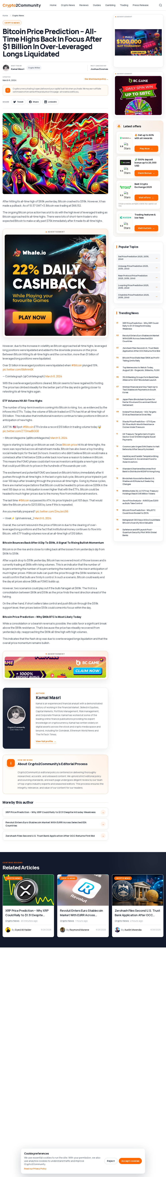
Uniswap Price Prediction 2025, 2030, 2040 (133, 267)
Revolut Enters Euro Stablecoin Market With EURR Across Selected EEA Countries (46, 824)
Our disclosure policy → (96, 79)
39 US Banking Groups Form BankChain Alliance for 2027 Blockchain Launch (141, 378)
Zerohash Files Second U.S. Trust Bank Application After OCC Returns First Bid (50, 835)
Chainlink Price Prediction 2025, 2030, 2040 (133, 296)
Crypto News (68, 5)
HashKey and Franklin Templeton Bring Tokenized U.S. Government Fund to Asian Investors (140, 459)
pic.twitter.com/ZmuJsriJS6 (52, 511)
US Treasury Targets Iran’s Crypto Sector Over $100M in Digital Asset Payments (139, 437)
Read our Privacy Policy (35, 1168)
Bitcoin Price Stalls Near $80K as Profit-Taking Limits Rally (141, 359)
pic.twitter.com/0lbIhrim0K (18, 369)
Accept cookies (130, 1160)
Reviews (84, 5)
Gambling (110, 5)
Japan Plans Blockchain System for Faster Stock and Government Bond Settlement (139, 402)
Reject (111, 1160)
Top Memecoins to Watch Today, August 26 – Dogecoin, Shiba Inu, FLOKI (141, 369)
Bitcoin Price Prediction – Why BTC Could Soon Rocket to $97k (139, 511)
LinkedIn (52, 101)
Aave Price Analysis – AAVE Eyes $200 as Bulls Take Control (140, 502)
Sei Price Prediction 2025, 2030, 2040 (133, 257)
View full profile (46, 741)
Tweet (20, 101)
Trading (124, 5)
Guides (97, 5)
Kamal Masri (48, 697)
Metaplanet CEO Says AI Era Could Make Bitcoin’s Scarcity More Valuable (141, 521)
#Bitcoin (76, 365)
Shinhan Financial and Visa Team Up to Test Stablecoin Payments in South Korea (140, 390)
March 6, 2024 (53, 376)
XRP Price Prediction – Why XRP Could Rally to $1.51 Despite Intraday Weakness (50, 812)
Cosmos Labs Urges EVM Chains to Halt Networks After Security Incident (141, 448)
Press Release (140, 5)
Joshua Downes (99, 69)
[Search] (160, 5)
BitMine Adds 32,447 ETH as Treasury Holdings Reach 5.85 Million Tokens (140, 492)
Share (36, 101)
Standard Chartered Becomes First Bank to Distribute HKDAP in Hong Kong (141, 470)
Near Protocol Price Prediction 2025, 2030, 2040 (133, 277)
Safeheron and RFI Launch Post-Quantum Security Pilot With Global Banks (140, 532)
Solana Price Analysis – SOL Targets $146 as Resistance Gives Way (139, 413)
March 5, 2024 (59, 438)
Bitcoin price (69, 444)
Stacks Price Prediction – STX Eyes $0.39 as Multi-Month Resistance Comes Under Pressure (139, 424)
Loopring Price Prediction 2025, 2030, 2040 (133, 286)
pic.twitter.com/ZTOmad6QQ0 (21, 431)
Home (53, 5)
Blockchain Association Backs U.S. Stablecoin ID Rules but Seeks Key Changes (139, 481)
